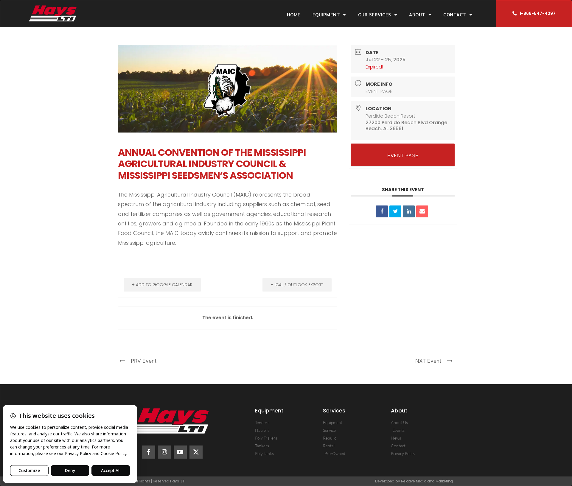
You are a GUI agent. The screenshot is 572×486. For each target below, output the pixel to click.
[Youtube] (180, 452)
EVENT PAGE (379, 91)
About (417, 14)
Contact (454, 14)
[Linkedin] (409, 211)
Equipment (326, 14)
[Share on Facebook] (382, 211)
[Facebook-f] (148, 452)
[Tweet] (395, 211)
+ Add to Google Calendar (162, 285)
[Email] (422, 211)
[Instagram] (164, 452)
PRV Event (143, 361)
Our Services (374, 14)
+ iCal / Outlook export (297, 285)
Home (294, 14)
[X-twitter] (196, 452)
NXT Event (428, 361)
